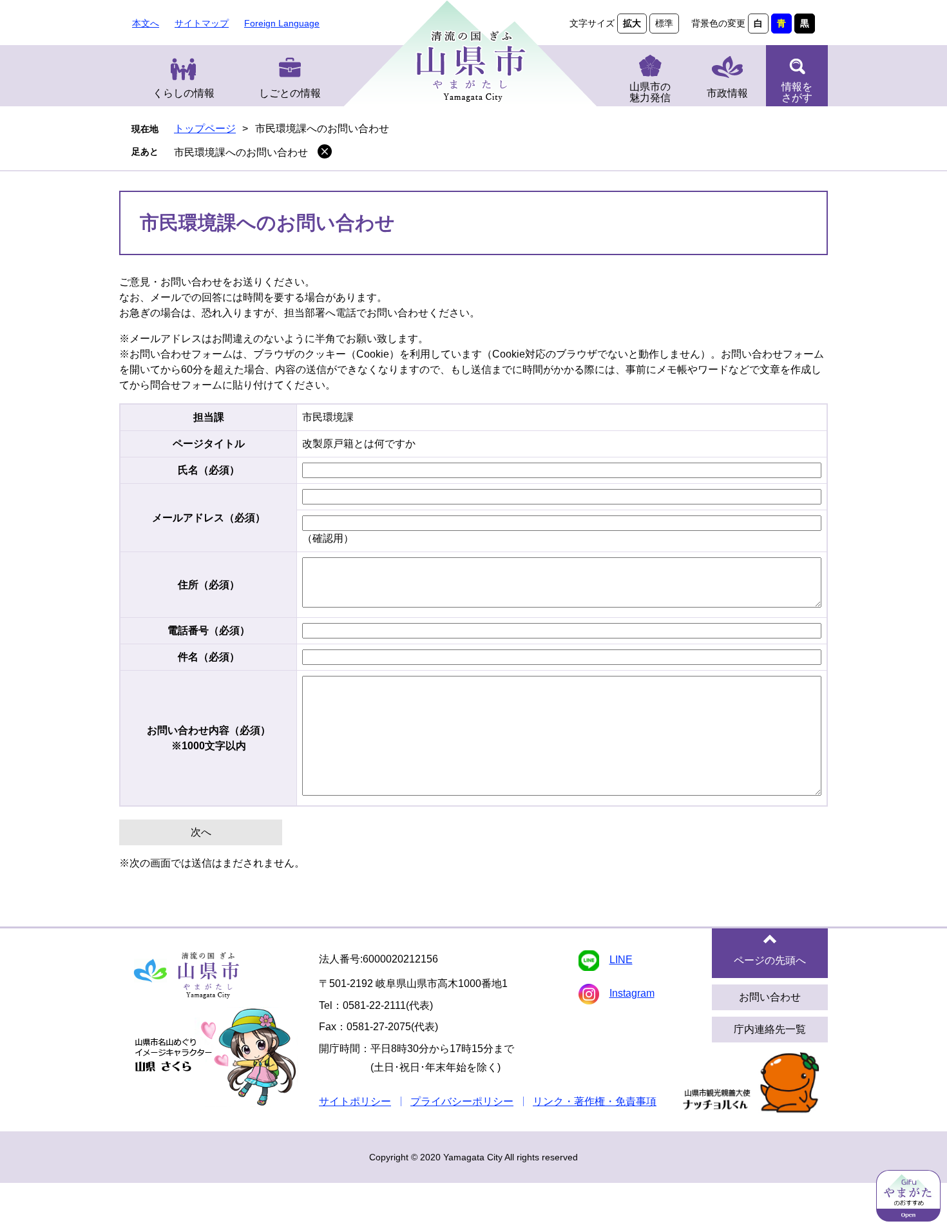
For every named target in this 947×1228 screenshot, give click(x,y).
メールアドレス (208, 517)
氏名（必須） (209, 470)
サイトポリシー (355, 1101)
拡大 (632, 23)
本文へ (145, 23)
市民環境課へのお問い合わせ (241, 152)
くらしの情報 (184, 93)
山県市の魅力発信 (650, 92)
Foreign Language (282, 23)
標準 (664, 23)
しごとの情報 (290, 93)
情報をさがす (796, 92)
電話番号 (208, 630)
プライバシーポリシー (461, 1101)
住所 (209, 584)
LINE (621, 959)
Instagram (632, 993)
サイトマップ (202, 23)
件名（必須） (209, 656)
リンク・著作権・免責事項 (594, 1101)
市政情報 (727, 93)
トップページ (205, 128)
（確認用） (328, 538)
